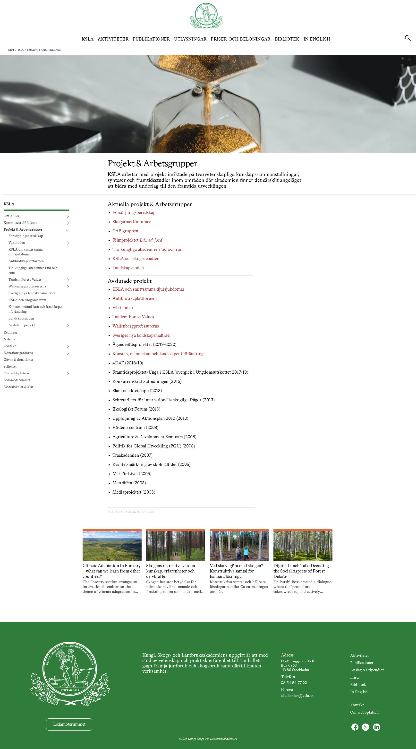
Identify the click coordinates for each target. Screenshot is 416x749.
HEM (11, 50)
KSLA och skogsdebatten (27, 300)
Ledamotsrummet (17, 380)
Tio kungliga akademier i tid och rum (32, 270)
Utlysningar (190, 39)
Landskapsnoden (21, 318)
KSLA (87, 39)
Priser (355, 678)
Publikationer (151, 39)
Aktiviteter (113, 39)
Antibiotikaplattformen (26, 261)
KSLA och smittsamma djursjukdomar (148, 289)
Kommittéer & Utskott (20, 223)
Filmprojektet (137, 240)
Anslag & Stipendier (367, 670)
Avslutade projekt (21, 325)
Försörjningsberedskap (25, 236)
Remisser (10, 332)
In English (317, 39)
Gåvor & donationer (19, 360)
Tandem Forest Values (25, 279)
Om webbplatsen (16, 373)
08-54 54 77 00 (294, 683)
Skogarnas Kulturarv (131, 222)
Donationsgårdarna (18, 353)
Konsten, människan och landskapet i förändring (35, 309)
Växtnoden (16, 242)
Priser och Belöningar (241, 39)
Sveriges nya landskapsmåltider (32, 293)
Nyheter (10, 339)
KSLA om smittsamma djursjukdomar (25, 252)
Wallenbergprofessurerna (27, 286)
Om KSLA (11, 216)
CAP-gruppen (125, 231)
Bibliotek (287, 39)
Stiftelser (10, 366)
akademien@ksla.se (297, 696)
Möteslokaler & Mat (18, 387)
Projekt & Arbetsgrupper (44, 50)
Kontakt (10, 346)
